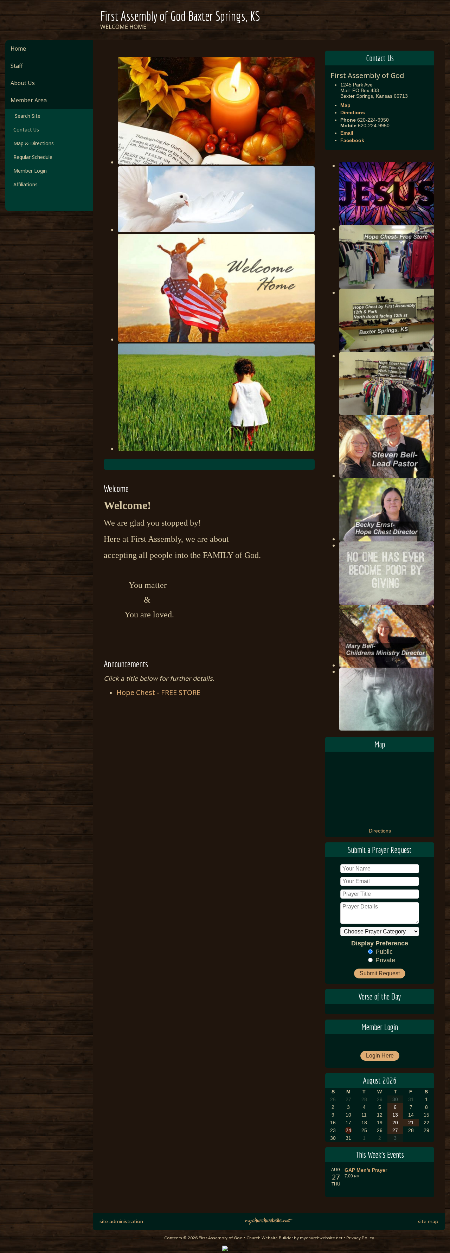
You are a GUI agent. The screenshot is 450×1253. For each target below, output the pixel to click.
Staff (17, 66)
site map (428, 1221)
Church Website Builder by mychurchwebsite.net (294, 1237)
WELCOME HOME (123, 27)
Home (18, 48)
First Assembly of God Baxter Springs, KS (180, 16)
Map (345, 105)
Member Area (29, 100)
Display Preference (379, 943)
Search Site (25, 116)
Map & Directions (32, 143)
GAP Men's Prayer (366, 1170)
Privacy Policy (360, 1237)
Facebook (352, 140)
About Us (23, 83)
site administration (121, 1221)
